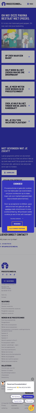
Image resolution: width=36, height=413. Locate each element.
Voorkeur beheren (15, 218)
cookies (8, 209)
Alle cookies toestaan (17, 228)
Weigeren (17, 224)
